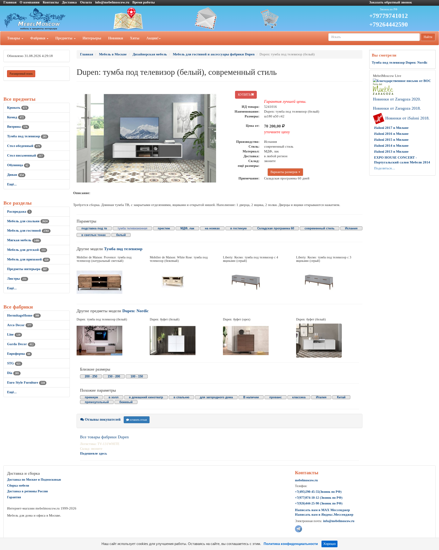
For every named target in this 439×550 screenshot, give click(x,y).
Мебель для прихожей (27, 259)
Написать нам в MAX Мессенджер (322, 510)
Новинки (115, 38)
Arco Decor (19, 325)
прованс (275, 397)
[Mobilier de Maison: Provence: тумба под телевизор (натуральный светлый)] (110, 282)
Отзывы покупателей (102, 419)
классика (298, 397)
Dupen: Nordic (135, 311)
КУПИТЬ (244, 94)
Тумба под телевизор (27, 136)
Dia (13, 373)
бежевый (126, 402)
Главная (9, 2)
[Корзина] (293, 18)
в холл (113, 397)
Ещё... (12, 184)
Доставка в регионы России (27, 491)
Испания (351, 228)
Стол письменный (25, 155)
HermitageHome (23, 315)
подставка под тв (94, 228)
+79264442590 (388, 24)
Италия (321, 397)
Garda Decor (20, 344)
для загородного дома (216, 397)
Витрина (17, 126)
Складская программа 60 (275, 228)
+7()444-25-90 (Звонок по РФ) (319, 503)
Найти (428, 37)
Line (13, 334)
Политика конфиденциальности (291, 544)
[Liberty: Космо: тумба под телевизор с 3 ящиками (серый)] (329, 282)
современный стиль (320, 228)
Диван (15, 174)
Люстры (17, 278)
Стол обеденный (23, 146)
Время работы (143, 2)
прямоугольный (97, 402)
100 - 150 (137, 376)
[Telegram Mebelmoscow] (298, 528)
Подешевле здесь (93, 453)
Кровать (17, 107)
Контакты (51, 2)
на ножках (212, 228)
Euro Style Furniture (26, 382)
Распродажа (18, 211)
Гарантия (14, 497)
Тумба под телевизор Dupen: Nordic (400, 62)
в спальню (181, 397)
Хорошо (329, 544)
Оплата (86, 2)
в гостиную (238, 228)
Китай (341, 397)
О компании (30, 2)
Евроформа (18, 353)
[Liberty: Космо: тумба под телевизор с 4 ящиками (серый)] (256, 282)
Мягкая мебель (23, 240)
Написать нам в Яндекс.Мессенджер (324, 514)
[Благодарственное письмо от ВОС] (402, 80)
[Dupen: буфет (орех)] (256, 340)
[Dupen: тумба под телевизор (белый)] (110, 340)
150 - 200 (114, 376)
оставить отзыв (138, 419)
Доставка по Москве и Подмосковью (34, 479)
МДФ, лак (187, 228)
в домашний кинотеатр (146, 397)
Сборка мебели (18, 485)
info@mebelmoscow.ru (112, 2)
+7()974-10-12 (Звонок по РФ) (319, 497)
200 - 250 (91, 376)
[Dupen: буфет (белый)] (183, 340)
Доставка (69, 2)
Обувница (17, 165)
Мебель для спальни (27, 221)
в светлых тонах (93, 235)
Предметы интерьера (27, 269)
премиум (91, 397)
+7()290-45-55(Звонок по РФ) (318, 491)
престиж (164, 228)
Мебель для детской (26, 250)
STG (14, 363)
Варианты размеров (284, 172)
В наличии (251, 397)
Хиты (134, 38)
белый (121, 235)
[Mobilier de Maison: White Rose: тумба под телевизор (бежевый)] (183, 282)
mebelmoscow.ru (306, 480)
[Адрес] (146, 18)
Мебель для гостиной (28, 230)
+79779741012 (388, 15)
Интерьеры (92, 38)
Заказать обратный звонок (390, 2)
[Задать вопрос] (219, 18)
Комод (15, 117)
